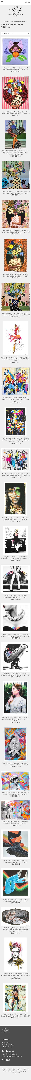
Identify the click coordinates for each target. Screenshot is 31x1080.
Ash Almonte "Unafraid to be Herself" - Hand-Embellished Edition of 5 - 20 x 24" (15, 474)
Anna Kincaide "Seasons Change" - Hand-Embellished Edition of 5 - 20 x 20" (15, 231)
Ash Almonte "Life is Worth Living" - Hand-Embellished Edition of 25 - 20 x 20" (15, 399)
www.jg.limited (15, 1072)
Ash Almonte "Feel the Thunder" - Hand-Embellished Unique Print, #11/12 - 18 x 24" (15, 359)
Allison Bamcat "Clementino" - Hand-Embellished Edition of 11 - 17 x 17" (15, 69)
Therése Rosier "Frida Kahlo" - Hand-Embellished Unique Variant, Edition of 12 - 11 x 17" (15, 975)
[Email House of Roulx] (2, 1060)
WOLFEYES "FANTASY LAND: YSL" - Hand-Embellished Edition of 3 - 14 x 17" (15, 1015)
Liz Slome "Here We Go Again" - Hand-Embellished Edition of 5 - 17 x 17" (15, 900)
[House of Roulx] (15, 11)
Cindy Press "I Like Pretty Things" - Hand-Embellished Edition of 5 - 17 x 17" (15, 635)
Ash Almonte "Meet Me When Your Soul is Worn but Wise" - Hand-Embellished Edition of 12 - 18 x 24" (15, 440)
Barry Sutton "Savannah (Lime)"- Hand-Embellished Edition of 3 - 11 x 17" (15, 518)
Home (6, 21)
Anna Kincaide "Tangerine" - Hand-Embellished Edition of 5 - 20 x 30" (15, 275)
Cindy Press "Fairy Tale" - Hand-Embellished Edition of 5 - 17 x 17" (15, 596)
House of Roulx (11, 1069)
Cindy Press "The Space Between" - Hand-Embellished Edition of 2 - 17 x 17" (15, 674)
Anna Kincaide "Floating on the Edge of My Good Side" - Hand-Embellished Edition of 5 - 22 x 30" (15, 152)
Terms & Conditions (8, 1045)
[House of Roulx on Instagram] (7, 1060)
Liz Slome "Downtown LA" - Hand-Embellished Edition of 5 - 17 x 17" (15, 861)
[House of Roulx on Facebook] (5, 1060)
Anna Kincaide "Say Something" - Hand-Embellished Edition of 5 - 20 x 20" (15, 192)
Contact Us (5, 1043)
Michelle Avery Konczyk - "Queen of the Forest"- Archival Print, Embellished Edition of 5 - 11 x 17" (15, 929)
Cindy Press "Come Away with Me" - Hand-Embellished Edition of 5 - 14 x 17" (15, 557)
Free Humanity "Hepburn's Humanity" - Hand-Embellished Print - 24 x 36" (15, 764)
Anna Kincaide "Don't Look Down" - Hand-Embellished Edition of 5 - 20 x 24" (15, 113)
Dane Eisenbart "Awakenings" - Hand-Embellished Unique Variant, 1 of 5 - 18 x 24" (15, 719)
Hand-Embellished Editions (18, 21)
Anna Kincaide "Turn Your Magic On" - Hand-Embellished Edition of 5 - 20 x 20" (15, 314)
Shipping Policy (7, 1047)
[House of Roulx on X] (9, 1060)
